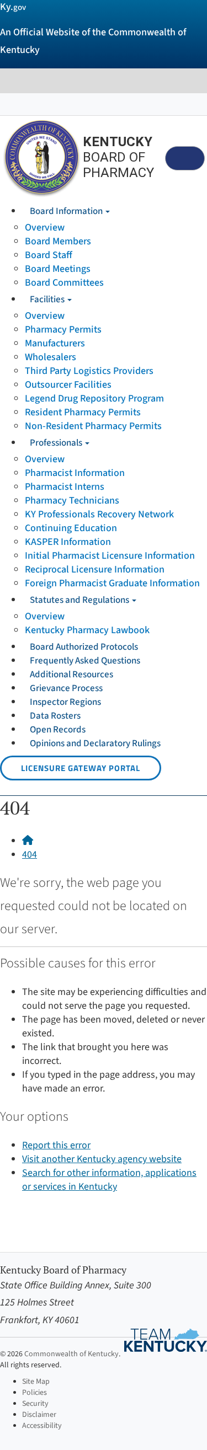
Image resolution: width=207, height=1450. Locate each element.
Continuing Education (71, 528)
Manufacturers (55, 343)
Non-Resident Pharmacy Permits (93, 426)
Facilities (48, 299)
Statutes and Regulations (80, 600)
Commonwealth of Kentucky (71, 1354)
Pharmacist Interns (64, 487)
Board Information (67, 211)
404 (29, 855)
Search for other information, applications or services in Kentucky (109, 1180)
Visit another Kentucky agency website (102, 1159)
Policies (34, 1392)
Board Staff (48, 255)
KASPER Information (68, 542)
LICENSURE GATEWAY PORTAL (80, 768)
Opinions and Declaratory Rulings (95, 743)
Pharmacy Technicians (72, 500)
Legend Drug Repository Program (94, 398)
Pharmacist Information (75, 473)
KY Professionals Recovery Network (99, 514)
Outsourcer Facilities (68, 385)
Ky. (13, 7)
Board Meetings (58, 269)
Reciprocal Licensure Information (94, 569)
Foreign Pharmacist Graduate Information (112, 583)
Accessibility (42, 1425)
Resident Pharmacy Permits (83, 412)
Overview (45, 227)
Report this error (56, 1145)
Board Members (58, 241)
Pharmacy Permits (63, 329)
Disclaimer (39, 1414)
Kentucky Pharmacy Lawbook (87, 630)
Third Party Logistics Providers (89, 371)
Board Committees (64, 283)
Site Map (36, 1381)
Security (35, 1403)
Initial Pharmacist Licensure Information (110, 556)
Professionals (57, 443)
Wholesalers (50, 357)
